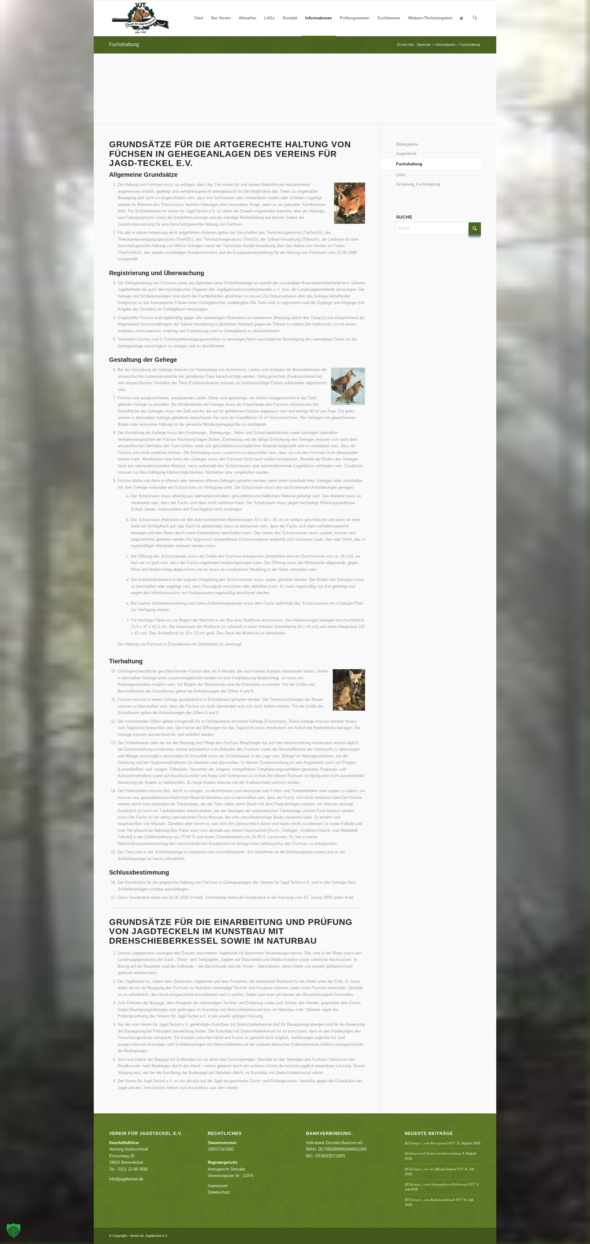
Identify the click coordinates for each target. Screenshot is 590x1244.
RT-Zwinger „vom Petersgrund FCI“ (430, 1143)
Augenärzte (406, 153)
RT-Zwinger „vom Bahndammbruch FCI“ (434, 1199)
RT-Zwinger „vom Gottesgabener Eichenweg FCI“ (440, 1184)
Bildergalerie (407, 144)
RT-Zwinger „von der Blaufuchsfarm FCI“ (434, 1169)
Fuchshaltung (124, 44)
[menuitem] (198, 18)
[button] (13, 1230)
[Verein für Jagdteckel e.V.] (148, 18)
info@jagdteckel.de (126, 1179)
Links (401, 174)
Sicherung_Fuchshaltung (418, 184)
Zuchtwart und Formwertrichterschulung (433, 1153)
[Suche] (475, 18)
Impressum (218, 1185)
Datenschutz (219, 1192)
